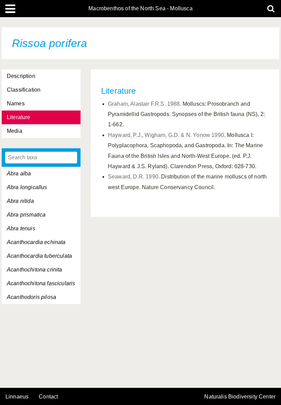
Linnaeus (16, 397)
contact (48, 397)
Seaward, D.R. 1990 (133, 177)
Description (21, 76)
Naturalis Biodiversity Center (240, 397)
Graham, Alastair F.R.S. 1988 (144, 104)
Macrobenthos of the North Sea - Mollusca (140, 8)
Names (16, 103)
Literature (18, 117)
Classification (23, 90)
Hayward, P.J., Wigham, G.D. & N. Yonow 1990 (166, 135)
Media (14, 131)
